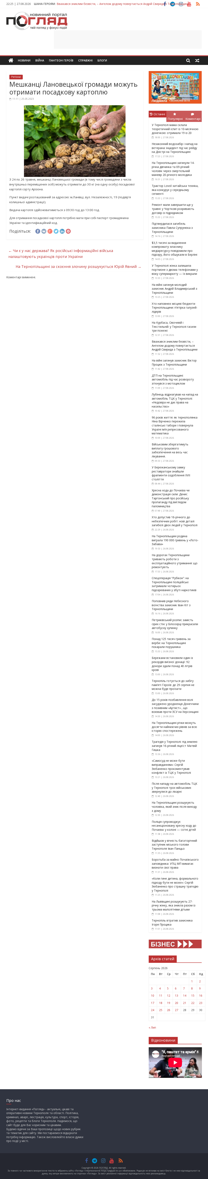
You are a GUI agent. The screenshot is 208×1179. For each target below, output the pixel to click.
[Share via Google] (50, 231)
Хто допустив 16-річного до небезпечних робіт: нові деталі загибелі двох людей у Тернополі (174, 521)
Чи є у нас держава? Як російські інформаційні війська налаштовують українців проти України (60, 253)
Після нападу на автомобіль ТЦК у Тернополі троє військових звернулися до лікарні (174, 787)
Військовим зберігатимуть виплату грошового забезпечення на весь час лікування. (170, 450)
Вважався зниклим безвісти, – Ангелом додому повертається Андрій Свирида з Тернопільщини (174, 345)
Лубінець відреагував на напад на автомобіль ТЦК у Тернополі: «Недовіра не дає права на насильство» (175, 400)
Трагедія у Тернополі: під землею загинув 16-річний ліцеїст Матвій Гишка (174, 746)
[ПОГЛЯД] (10, 60)
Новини (24, 60)
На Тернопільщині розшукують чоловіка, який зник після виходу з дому (174, 806)
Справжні (85, 60)
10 (152, 995)
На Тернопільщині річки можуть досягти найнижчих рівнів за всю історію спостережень (174, 727)
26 (168, 1010)
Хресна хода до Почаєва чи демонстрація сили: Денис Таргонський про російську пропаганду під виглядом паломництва (171, 498)
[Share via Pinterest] (68, 231)
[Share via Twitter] (56, 231)
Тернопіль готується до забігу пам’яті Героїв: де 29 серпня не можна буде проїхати (173, 685)
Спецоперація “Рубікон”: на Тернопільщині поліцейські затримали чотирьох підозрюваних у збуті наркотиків (174, 584)
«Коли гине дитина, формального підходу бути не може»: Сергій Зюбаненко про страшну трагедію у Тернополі (175, 884)
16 (200, 995)
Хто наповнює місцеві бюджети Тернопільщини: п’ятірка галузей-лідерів (174, 307)
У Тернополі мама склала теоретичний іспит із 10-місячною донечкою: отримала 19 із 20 (175, 129)
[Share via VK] (43, 231)
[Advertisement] (128, 39)
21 (184, 1003)
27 (176, 1010)
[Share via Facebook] (37, 231)
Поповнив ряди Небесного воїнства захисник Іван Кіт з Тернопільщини (171, 605)
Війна (39, 60)
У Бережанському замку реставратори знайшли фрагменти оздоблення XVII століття (171, 473)
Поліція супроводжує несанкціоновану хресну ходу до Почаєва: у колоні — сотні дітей (174, 826)
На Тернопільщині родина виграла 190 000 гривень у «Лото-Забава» (175, 540)
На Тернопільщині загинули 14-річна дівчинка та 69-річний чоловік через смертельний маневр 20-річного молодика (173, 169)
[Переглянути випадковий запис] (197, 60)
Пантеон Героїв (61, 60)
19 (168, 1003)
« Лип (152, 1027)
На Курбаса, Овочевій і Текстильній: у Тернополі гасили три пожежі (174, 326)
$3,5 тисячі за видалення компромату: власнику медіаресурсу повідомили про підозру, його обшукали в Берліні (174, 249)
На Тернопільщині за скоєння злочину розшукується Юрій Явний (78, 266)
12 (168, 995)
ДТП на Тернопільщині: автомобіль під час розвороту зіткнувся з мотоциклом (173, 379)
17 (152, 1003)
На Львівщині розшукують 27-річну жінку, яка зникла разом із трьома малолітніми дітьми (173, 905)
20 (176, 1003)
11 (160, 995)
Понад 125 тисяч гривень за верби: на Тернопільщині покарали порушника (171, 643)
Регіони (16, 77)
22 (192, 1003)
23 (200, 1003)
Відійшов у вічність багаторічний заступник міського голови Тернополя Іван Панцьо (174, 844)
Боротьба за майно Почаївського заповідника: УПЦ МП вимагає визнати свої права (175, 863)
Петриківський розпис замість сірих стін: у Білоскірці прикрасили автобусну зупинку (175, 624)
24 (152, 1010)
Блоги (102, 60)
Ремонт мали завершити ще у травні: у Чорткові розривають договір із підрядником (173, 209)
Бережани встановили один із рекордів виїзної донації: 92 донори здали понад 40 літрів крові (172, 664)
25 (160, 1010)
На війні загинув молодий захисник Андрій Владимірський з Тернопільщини (174, 289)
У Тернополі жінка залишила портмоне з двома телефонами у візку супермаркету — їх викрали (175, 269)
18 (160, 1003)
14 (184, 995)
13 (176, 995)
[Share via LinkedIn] (62, 231)
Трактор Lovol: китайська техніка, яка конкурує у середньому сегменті (175, 190)
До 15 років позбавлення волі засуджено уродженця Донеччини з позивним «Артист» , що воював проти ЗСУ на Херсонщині (175, 706)
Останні (159, 114)
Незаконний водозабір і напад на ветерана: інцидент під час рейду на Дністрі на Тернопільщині (174, 148)
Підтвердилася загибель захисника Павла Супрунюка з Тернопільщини (172, 227)
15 (192, 995)
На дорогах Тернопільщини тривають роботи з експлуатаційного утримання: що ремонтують (174, 561)
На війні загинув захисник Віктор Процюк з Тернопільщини (97, 4)
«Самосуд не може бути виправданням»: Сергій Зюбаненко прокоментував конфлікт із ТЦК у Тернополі (171, 767)
